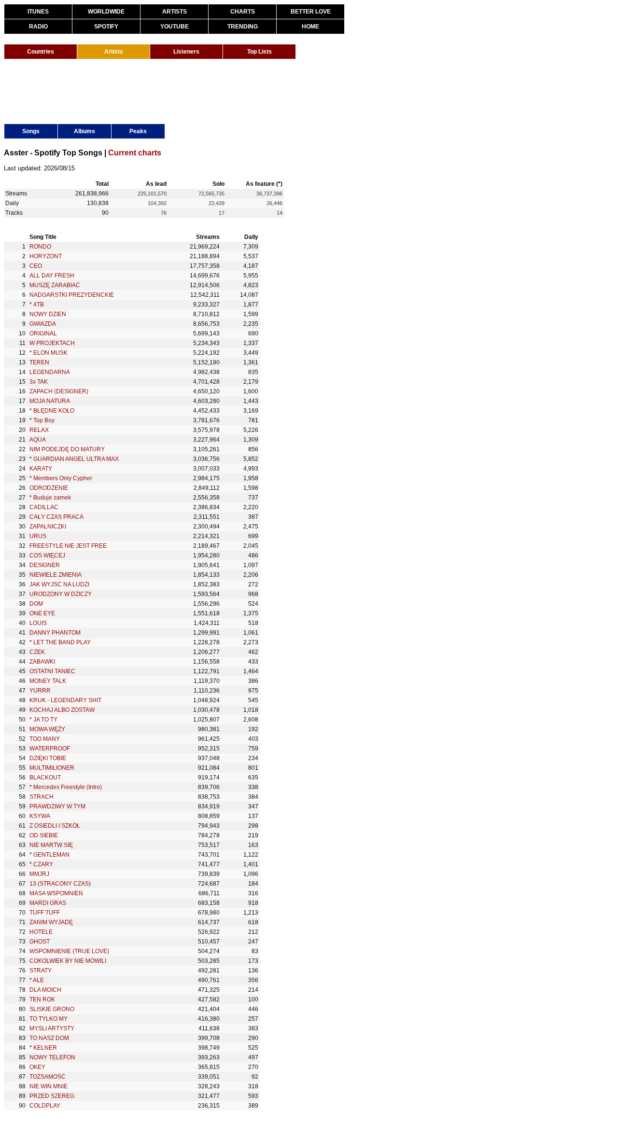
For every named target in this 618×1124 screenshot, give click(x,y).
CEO (35, 266)
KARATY (40, 468)
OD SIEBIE (43, 835)
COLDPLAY (44, 1105)
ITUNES (38, 11)
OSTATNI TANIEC (52, 671)
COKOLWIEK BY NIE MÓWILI (67, 960)
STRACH (41, 796)
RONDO (40, 246)
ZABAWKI (42, 661)
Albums (84, 131)
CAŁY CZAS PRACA (56, 516)
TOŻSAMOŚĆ (47, 1076)
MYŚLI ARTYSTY (51, 1028)
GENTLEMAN (51, 854)
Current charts (134, 153)
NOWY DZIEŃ (47, 314)
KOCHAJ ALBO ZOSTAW (62, 710)
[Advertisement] (179, 90)
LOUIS (38, 623)
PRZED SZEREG (51, 1096)
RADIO (38, 26)
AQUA (37, 439)
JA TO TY (45, 719)
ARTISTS (174, 11)
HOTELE (41, 932)
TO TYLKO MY (48, 1018)
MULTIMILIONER (51, 767)
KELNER (45, 1047)
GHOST (39, 941)
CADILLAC (43, 507)
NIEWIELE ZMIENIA (55, 574)
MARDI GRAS (47, 903)
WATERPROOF (49, 748)
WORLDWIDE (106, 11)
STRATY (40, 970)
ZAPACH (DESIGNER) (58, 391)
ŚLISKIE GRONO (51, 1009)
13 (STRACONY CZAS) (60, 883)
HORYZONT (45, 256)
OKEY (37, 1067)
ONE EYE (42, 613)
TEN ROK (42, 999)
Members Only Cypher (62, 478)
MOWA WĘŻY (47, 729)
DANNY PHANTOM (55, 632)
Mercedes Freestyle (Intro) (67, 787)
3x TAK (38, 381)
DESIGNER (44, 565)
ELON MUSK (50, 352)
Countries (40, 51)
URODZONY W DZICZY (60, 594)
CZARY (43, 864)
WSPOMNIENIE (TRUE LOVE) (69, 951)
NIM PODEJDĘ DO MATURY (67, 449)
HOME (310, 26)
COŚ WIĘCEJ (47, 555)
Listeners (186, 51)
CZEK (37, 652)
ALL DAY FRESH (51, 275)
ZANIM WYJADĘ (51, 922)
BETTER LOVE (311, 11)
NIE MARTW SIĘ (51, 845)
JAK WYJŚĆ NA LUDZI (59, 584)
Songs (31, 131)
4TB (38, 304)
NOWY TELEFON (52, 1057)
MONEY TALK (47, 681)
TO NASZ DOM (49, 1038)
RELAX (39, 430)
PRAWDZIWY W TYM (57, 806)
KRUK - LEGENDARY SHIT (65, 700)
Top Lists (259, 51)
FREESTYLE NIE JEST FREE (68, 545)
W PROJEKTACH (52, 343)
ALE (38, 980)
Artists (113, 51)
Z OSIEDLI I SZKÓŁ (54, 825)
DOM (36, 603)
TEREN (39, 362)
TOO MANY (44, 738)
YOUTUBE (174, 26)
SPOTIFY (106, 26)
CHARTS (242, 11)
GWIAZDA (42, 323)
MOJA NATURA (49, 401)
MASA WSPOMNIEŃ (56, 893)
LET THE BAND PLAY (62, 642)
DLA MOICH (45, 989)
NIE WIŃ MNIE (48, 1086)
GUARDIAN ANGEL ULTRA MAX (76, 459)
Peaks (138, 131)
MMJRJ (39, 874)
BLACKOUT (45, 777)
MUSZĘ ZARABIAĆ (54, 285)
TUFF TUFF (44, 912)
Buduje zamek (52, 497)
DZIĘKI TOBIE (47, 758)
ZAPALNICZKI (47, 526)
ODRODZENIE (48, 488)
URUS (37, 536)
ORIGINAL (43, 333)
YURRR (40, 690)
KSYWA (39, 816)
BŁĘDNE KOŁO (53, 410)
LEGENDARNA (49, 372)
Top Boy (44, 420)
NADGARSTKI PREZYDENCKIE (71, 294)
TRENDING (242, 26)
